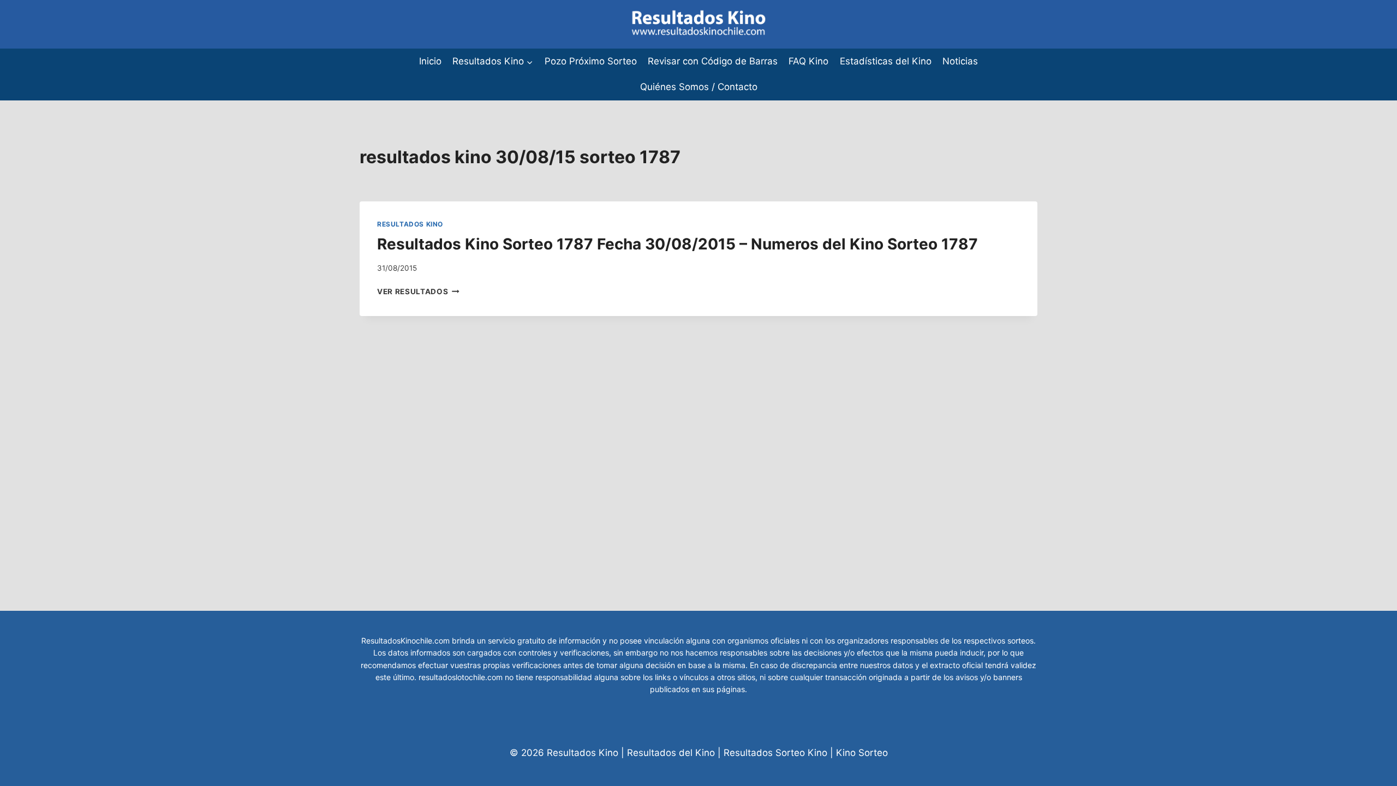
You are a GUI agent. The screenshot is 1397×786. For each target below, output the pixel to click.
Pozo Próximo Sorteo (591, 61)
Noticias (960, 61)
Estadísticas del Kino (886, 61)
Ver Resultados (418, 291)
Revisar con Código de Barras (713, 61)
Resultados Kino (410, 224)
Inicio (430, 61)
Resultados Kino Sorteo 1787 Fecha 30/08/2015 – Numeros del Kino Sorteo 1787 (677, 244)
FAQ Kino (808, 61)
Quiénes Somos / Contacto (698, 86)
